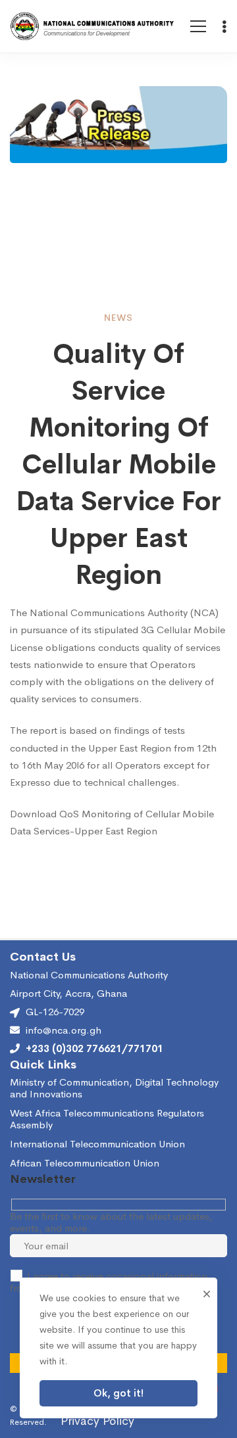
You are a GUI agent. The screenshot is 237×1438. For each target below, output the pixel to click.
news (118, 318)
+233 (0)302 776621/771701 (94, 1049)
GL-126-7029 (55, 1011)
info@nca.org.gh (63, 1030)
